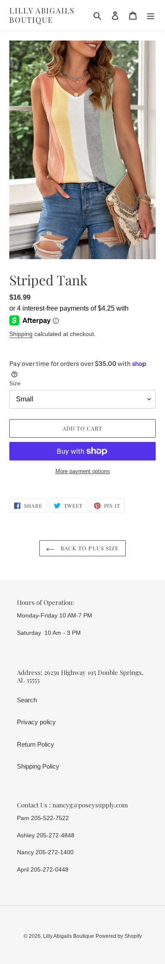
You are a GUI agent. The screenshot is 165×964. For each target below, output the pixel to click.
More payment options (82, 471)
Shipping (21, 333)
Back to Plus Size (89, 548)
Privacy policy (36, 722)
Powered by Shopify (119, 936)
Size (14, 383)
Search (27, 700)
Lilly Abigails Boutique (42, 15)
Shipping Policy (38, 766)
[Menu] (151, 15)
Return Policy (35, 744)
